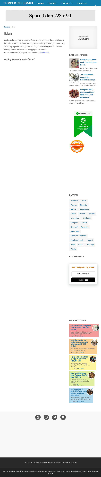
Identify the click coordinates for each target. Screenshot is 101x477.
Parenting (84, 227)
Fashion (74, 205)
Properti (81, 3)
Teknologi (90, 245)
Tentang (27, 462)
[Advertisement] (85, 173)
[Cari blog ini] (95, 6)
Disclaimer (51, 462)
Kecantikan (75, 218)
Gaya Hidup (84, 209)
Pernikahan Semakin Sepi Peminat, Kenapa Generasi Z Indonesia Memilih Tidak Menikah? (79, 343)
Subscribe (83, 280)
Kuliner (84, 223)
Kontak (66, 462)
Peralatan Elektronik (78, 236)
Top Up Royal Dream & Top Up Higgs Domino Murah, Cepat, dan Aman (79, 359)
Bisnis (41, 3)
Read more (81, 336)
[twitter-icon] (54, 417)
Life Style (66, 3)
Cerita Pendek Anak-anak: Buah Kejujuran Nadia (88, 62)
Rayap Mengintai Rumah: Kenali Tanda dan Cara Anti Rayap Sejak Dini (79, 375)
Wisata (21, 10)
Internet (92, 214)
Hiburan (82, 214)
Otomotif (74, 227)
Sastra (32, 10)
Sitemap (74, 462)
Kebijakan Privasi (39, 462)
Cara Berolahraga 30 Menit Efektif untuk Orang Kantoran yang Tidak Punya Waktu (79, 392)
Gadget (73, 209)
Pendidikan (75, 231)
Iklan (59, 462)
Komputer (74, 223)
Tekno (9, 10)
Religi (73, 245)
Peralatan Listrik (77, 240)
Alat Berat (74, 201)
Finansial (83, 205)
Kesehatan (87, 218)
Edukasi (52, 3)
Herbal (73, 214)
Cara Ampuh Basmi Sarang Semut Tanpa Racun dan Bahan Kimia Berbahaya (81, 328)
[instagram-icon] (46, 417)
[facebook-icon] (38, 417)
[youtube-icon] (63, 417)
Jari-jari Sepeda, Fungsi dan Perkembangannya (87, 77)
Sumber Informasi (18, 3)
